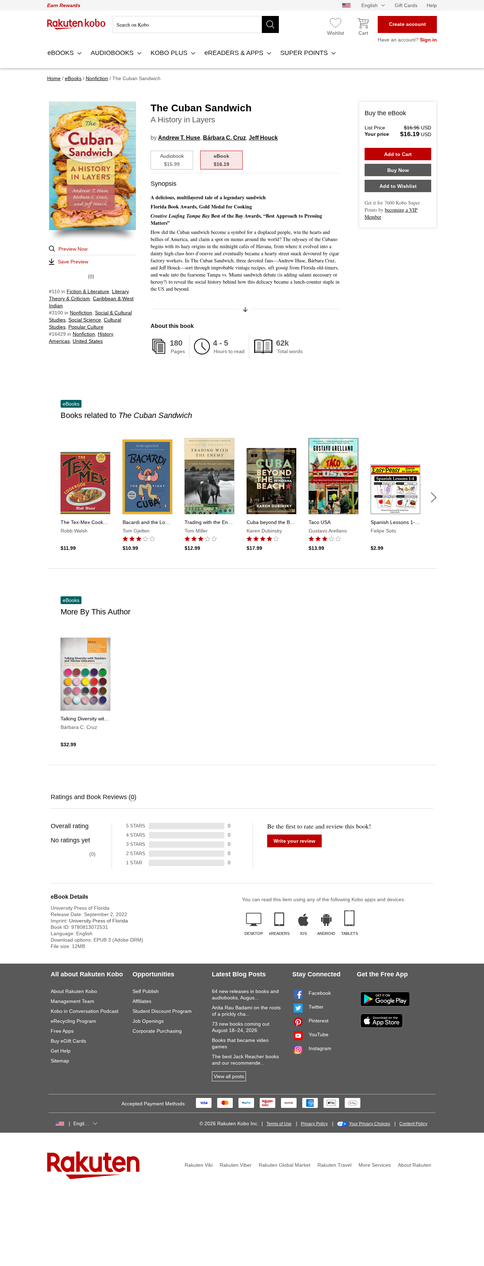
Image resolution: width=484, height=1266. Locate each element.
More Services (375, 1165)
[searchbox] (196, 24)
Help (432, 5)
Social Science (84, 320)
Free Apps (62, 1031)
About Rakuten (414, 1165)
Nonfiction (81, 313)
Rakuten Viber (236, 1165)
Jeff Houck (263, 138)
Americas (59, 341)
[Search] (270, 24)
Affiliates (142, 1001)
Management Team (72, 1001)
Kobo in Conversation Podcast (84, 1011)
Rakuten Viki (199, 1165)
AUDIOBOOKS (113, 52)
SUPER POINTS (305, 52)
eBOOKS (61, 52)
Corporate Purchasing (157, 1031)
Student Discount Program (162, 1011)
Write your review (294, 841)
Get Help (61, 1051)
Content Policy (413, 1123)
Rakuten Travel (334, 1165)
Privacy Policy (314, 1123)
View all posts (229, 1076)
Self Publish (146, 991)
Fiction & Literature (88, 291)
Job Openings (148, 1021)
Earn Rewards (63, 5)
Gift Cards (406, 5)
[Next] (433, 497)
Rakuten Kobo (76, 24)
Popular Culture (85, 327)
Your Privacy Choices (369, 1123)
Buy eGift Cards (68, 1041)
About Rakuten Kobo (74, 991)
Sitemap (60, 1061)
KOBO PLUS (170, 52)
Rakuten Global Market (284, 1165)
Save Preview (73, 261)
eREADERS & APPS (234, 52)
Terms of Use (279, 1123)
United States (88, 341)
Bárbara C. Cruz (224, 138)
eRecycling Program (73, 1021)
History (105, 334)
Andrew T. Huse (179, 138)
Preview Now (73, 249)
